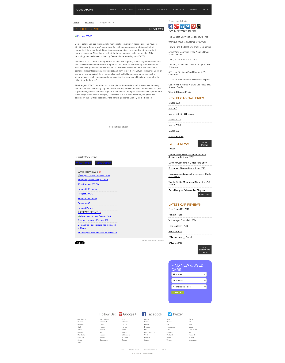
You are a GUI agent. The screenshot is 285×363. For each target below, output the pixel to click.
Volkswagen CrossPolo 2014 (182, 220)
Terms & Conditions (150, 349)
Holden (102, 327)
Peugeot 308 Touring (88, 198)
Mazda (124, 332)
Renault (147, 337)
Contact (121, 349)
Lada (168, 329)
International (171, 327)
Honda (124, 327)
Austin (146, 319)
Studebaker (104, 340)
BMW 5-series (175, 243)
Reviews (156, 29)
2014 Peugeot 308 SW (88, 184)
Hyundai (147, 327)
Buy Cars (127, 9)
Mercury (170, 332)
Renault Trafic (175, 214)
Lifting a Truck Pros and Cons (182, 59)
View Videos (103, 162)
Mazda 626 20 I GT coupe (181, 114)
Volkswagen (193, 340)
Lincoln (80, 332)
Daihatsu (80, 324)
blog (206, 9)
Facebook (154, 314)
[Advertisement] (119, 265)
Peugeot (192, 335)
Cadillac (80, 322)
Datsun (102, 324)
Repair (193, 9)
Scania (191, 337)
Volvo (79, 342)
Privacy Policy (134, 349)
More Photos (204, 143)
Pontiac (102, 337)
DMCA (164, 349)
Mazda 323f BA (175, 136)
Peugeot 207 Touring (88, 189)
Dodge (124, 324)
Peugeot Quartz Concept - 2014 (93, 179)
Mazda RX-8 (174, 125)
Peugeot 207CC (85, 194)
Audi (123, 319)
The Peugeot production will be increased (97, 232)
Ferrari (146, 324)
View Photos (83, 162)
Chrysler (125, 322)
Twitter (177, 314)
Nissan (102, 335)
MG (190, 332)
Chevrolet (103, 322)
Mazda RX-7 (174, 119)
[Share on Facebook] (170, 26)
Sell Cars (144, 9)
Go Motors (84, 9)
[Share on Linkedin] (182, 26)
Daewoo (169, 322)
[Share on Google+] (176, 26)
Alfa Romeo (81, 319)
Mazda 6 (172, 108)
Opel (146, 335)
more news (204, 194)
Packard (170, 335)
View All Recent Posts (179, 92)
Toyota (171, 148)
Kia (145, 329)
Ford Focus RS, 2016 (178, 209)
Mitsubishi (81, 335)
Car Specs (162, 9)
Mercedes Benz (150, 332)
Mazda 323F (174, 102)
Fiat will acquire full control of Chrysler (186, 190)
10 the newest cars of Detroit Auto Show (187, 162)
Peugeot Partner (85, 208)
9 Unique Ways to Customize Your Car (187, 42)
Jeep (124, 329)
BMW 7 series (175, 231)
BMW (168, 319)
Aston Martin (104, 319)
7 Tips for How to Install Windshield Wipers (189, 79)
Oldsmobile (126, 335)
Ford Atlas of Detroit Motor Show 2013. (187, 168)
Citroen (146, 322)
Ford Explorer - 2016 (178, 226)
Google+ (129, 314)
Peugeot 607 (84, 203)
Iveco (79, 329)
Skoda (79, 340)
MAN (101, 332)
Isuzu (191, 327)
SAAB (169, 337)
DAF (190, 322)
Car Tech (178, 9)
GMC (79, 327)
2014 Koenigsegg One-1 (180, 237)
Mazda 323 (173, 131)
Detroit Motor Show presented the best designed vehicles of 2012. (187, 155)
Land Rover (193, 329)
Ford (190, 324)
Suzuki (146, 340)
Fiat (168, 324)
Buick (191, 319)
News (113, 9)
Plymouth (80, 337)
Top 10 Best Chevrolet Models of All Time (188, 37)
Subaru (124, 340)
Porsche (125, 337)
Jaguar (102, 329)
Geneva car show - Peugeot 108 (93, 220)
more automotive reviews (204, 249)
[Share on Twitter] (187, 26)
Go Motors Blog (182, 31)
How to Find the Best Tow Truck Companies (189, 47)
